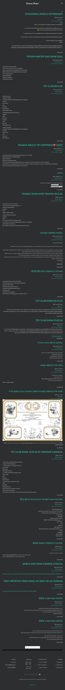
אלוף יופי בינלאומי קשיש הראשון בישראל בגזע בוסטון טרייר (35, 391)
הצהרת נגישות (32, 684)
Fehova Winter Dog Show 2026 (44, 56)
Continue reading (57, 336)
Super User (60, 19)
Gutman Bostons (58, 61)
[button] (61, 3)
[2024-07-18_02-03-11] (32, 420)
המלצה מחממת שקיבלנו (51, 232)
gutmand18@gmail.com (10, 664)
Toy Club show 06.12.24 (49, 300)
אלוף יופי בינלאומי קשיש (51, 365)
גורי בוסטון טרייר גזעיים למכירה (56, 398)
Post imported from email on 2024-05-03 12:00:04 (33, 581)
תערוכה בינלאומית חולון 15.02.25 (46, 271)
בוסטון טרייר (60, 659)
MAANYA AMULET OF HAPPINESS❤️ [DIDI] (40, 145)
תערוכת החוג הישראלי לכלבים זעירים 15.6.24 (41, 499)
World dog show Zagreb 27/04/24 (42, 563)
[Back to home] (32, 3)
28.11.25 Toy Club (52, 86)
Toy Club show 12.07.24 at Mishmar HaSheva (36, 452)
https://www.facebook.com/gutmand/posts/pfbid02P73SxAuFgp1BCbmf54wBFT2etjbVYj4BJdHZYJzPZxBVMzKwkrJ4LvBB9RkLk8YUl (32, 574)
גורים (60, 173)
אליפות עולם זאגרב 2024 (50, 598)
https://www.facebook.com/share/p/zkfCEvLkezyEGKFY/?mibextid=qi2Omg (19, 591)
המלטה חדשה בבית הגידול (50, 342)
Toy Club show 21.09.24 (49, 320)
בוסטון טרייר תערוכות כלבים (56, 21)
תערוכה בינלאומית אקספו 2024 (47, 543)
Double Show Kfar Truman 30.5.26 (42, 193)
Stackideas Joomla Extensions (43, 14)
